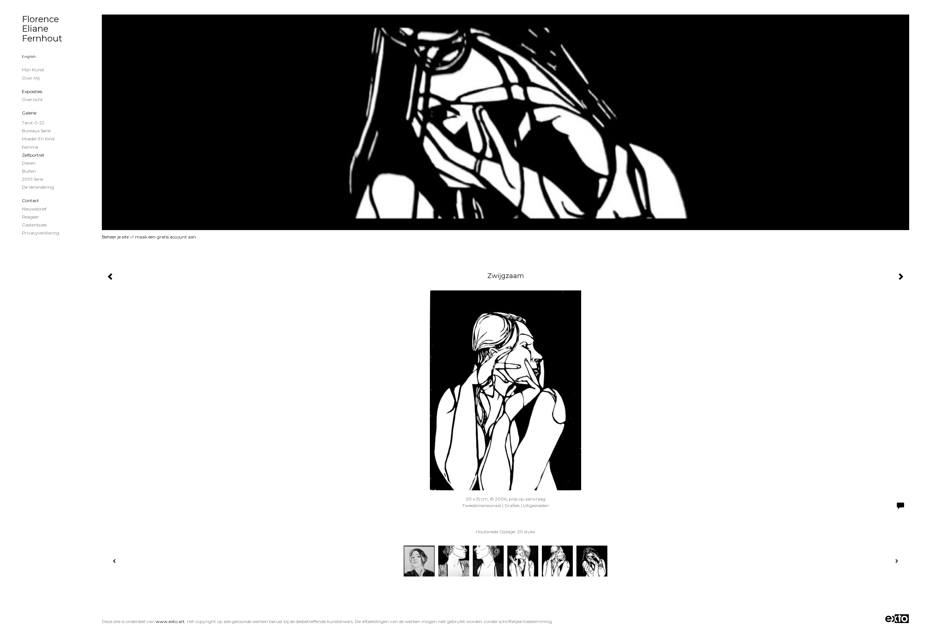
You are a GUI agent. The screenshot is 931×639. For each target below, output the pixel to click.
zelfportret (33, 155)
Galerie (29, 113)
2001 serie (32, 179)
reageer (30, 217)
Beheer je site (115, 237)
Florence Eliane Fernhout (42, 29)
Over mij (31, 78)
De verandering (38, 187)
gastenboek (34, 225)
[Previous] (114, 560)
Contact (30, 200)
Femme (30, 147)
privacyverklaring (40, 233)
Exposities (32, 91)
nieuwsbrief (34, 209)
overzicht (32, 99)
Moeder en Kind (38, 138)
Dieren (29, 163)
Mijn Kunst (33, 69)
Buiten (29, 171)
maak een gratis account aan (165, 237)
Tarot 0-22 (33, 122)
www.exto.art (170, 621)
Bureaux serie (36, 130)
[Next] (896, 560)
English (29, 56)
